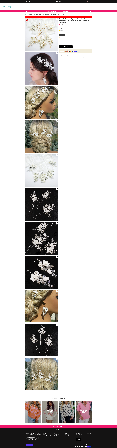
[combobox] (36, 2)
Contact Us (44, 440)
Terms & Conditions (57, 436)
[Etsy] (60, 1)
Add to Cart (66, 46)
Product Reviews (56, 434)
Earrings (67, 34)
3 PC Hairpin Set (62, 34)
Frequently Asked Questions (47, 435)
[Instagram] (57, 1)
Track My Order (45, 433)
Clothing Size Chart (46, 437)
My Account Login (68, 433)
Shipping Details (45, 434)
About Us (55, 433)
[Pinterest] (59, 1)
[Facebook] (56, 1)
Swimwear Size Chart (46, 436)
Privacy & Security (57, 435)
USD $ (89, 1)
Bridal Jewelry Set (30, 14)
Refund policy (56, 437)
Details (60, 55)
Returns (68, 55)
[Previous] (26, 11)
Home (26, 14)
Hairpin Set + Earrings (74, 34)
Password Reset (67, 435)
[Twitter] (58, 1)
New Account (67, 434)
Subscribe (78, 439)
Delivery (64, 55)
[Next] (90, 11)
